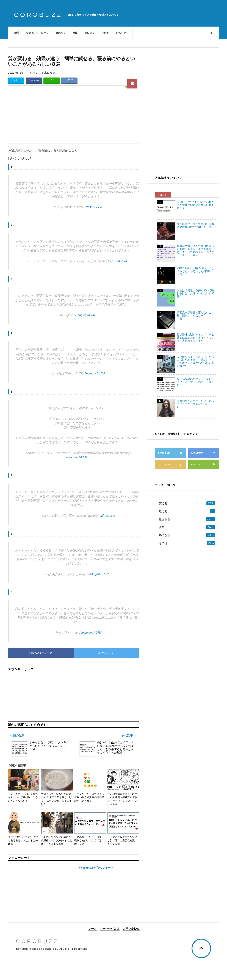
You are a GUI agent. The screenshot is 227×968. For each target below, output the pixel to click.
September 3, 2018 (90, 632)
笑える (30, 32)
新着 (16, 32)
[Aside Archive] (132, 83)
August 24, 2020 (117, 261)
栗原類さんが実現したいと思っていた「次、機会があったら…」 (195, 404)
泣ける (44, 32)
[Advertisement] (73, 117)
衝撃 (75, 32)
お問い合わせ (131, 928)
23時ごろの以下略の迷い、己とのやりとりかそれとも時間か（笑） (195, 271)
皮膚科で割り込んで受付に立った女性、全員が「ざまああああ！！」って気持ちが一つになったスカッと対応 (195, 250)
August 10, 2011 (87, 315)
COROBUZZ (38, 15)
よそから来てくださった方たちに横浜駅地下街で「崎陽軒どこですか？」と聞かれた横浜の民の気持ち (195, 361)
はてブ (69, 80)
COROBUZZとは (110, 928)
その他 (105, 32)
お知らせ (121, 32)
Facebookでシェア (40, 653)
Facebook (34, 80)
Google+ (164, 464)
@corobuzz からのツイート (96, 867)
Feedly (195, 464)
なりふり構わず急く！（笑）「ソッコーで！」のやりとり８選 (195, 381)
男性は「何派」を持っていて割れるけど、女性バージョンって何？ (195, 293)
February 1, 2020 (95, 373)
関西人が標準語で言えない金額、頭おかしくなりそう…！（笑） (194, 315)
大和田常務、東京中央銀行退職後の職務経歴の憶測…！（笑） (195, 225)
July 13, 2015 (107, 516)
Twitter (16, 80)
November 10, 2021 (77, 457)
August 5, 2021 (100, 574)
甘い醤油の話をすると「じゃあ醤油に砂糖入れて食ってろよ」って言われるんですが (195, 337)
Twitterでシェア (106, 653)
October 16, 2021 (94, 207)
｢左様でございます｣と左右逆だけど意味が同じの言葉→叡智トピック (195, 205)
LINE (51, 80)
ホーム (92, 928)
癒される (60, 32)
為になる (90, 32)
